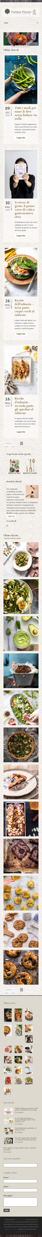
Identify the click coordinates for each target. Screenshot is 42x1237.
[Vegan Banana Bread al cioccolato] (21, 819)
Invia (6, 1210)
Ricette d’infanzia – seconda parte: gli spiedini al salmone (24, 406)
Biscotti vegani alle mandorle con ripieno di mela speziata (26, 1139)
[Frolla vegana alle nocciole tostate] (21, 782)
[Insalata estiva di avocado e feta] (21, 707)
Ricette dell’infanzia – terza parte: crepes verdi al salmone (24, 308)
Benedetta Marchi (20, 1219)
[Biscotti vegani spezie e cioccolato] (21, 930)
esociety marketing (12, 1229)
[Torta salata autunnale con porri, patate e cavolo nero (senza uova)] (21, 744)
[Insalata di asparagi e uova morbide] (21, 596)
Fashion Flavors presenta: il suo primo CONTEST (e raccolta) (26, 1109)
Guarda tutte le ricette (12, 538)
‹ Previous (8, 443)
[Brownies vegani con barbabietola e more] (21, 856)
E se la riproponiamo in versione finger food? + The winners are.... (25, 1120)
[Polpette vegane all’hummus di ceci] (21, 893)
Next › (7, 447)
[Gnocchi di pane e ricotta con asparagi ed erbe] (21, 559)
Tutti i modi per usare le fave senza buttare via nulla (26, 113)
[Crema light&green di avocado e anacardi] (21, 633)
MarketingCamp (21, 1231)
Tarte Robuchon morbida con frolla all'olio (25, 1129)
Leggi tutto (20, 137)
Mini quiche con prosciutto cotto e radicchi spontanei (20, 1149)
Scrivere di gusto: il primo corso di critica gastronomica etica (25, 210)
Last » (13, 447)
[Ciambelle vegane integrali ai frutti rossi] (21, 967)
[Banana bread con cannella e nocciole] (21, 670)
